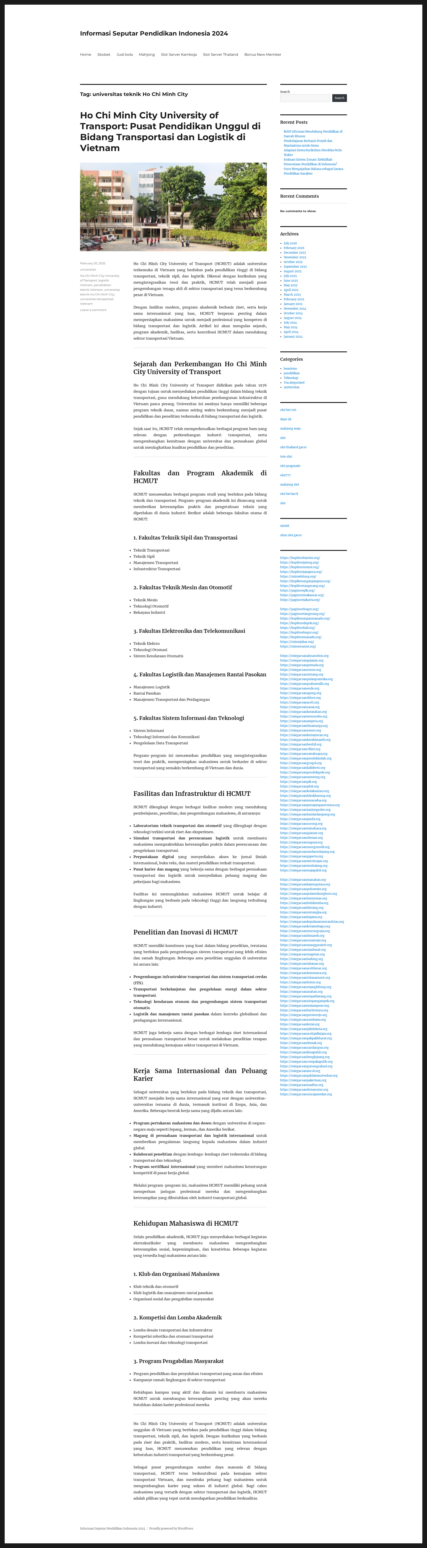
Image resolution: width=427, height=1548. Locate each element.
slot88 (284, 526)
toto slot (286, 456)
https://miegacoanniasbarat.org (303, 950)
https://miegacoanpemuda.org (302, 665)
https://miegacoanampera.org (301, 721)
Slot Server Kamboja (179, 54)
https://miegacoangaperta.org (301, 856)
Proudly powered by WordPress (171, 1528)
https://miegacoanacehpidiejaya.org (306, 1034)
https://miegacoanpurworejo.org (303, 1015)
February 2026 (294, 248)
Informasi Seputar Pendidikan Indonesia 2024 (154, 33)
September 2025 (295, 267)
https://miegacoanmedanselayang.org (307, 852)
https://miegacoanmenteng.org (302, 777)
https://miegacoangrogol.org (301, 763)
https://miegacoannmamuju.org (303, 940)
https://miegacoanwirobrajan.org (304, 861)
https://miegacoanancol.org (300, 1071)
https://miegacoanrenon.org (300, 670)
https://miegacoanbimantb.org (302, 936)
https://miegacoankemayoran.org (304, 735)
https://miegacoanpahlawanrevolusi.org (309, 1076)
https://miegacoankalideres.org (302, 768)
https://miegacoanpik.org (298, 782)
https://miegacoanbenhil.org (301, 744)
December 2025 (295, 253)
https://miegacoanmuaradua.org (303, 800)
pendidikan (292, 373)
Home (85, 54)
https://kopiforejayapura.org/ (301, 572)
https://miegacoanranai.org (300, 707)
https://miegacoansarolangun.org (304, 1048)
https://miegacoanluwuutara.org (303, 973)
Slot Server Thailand (220, 54)
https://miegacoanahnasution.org (304, 656)
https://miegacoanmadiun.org (301, 1085)
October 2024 (293, 313)
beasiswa (290, 369)
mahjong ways (290, 428)
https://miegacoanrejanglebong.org (305, 987)
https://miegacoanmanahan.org (303, 880)
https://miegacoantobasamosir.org (305, 978)
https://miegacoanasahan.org (301, 992)
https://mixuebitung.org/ (298, 576)
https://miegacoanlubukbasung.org (305, 796)
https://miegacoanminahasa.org (303, 828)
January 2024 (293, 337)
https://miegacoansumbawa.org (303, 1020)
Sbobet (104, 54)
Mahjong (147, 54)
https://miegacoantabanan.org (302, 964)
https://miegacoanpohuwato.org (303, 889)
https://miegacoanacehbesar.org (303, 968)
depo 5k (285, 419)
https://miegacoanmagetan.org (302, 954)
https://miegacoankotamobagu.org (305, 926)
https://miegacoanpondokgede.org (305, 772)
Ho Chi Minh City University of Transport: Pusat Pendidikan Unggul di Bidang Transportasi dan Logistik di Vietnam (170, 131)
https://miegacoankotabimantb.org (305, 740)
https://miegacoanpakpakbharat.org (306, 1038)
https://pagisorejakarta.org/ (300, 600)
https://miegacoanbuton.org (300, 982)
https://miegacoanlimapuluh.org (303, 1052)
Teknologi (291, 378)
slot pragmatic (290, 466)
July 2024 (290, 323)
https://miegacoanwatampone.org (304, 1006)
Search (285, 92)
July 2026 (290, 243)
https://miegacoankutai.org (300, 1024)
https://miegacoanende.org (299, 688)
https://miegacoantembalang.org (304, 866)
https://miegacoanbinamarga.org (304, 726)
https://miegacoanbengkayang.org (305, 1057)
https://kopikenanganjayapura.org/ (305, 581)
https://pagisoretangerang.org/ (302, 614)
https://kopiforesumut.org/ (299, 567)
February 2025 (294, 299)
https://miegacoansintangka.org (303, 912)
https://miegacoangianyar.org (301, 833)
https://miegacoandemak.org (301, 1043)
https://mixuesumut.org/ (298, 646)
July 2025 (290, 276)
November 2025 (295, 257)
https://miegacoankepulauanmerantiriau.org (312, 922)
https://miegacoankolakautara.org (304, 791)
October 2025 (293, 262)
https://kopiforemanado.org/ (301, 637)
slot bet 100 (288, 410)
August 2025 (293, 271)
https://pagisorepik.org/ (297, 590)
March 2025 (292, 295)
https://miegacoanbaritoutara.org (304, 1010)
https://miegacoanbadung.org (301, 959)
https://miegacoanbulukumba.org (304, 903)
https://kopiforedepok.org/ (299, 623)
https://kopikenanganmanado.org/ (305, 618)
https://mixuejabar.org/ (297, 642)
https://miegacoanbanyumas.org (303, 898)
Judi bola (125, 54)
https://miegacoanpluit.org (299, 786)
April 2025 (291, 290)
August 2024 (293, 318)
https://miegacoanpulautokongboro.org (308, 894)
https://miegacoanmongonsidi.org (305, 847)
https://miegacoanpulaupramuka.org (306, 679)
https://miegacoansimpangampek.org (307, 1001)
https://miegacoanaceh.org (299, 702)
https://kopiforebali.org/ (297, 628)
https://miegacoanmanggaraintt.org (306, 945)
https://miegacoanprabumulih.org (304, 684)
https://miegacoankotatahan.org (303, 712)
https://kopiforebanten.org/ (300, 558)
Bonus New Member (262, 54)
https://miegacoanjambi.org (300, 819)
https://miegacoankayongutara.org (305, 884)
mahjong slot (289, 484)
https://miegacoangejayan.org (301, 660)
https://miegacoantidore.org (300, 698)
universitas (88, 269)
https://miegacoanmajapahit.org (303, 870)
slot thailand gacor (293, 447)
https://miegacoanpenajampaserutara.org (310, 805)
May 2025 (291, 285)
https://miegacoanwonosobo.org (303, 716)
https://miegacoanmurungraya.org (305, 931)
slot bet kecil (289, 494)
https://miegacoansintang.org (301, 674)
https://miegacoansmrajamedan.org (306, 1094)
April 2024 (291, 332)
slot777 (285, 475)
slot (283, 438)
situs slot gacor (291, 535)
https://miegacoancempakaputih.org (306, 1062)
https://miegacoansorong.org (301, 824)
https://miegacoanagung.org (300, 693)
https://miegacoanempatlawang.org (306, 996)
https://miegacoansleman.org (301, 838)
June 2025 (291, 281)
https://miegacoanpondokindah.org (306, 758)
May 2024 (291, 327)
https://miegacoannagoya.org (301, 842)
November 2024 (295, 309)
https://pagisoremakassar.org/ (302, 595)
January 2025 (293, 304)
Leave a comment (93, 310)
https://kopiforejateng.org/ (299, 562)
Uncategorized (294, 383)
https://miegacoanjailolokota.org (303, 1029)
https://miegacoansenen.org (300, 730)
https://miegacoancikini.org (300, 749)
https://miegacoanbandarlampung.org (307, 814)
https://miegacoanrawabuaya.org (304, 754)
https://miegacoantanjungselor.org (305, 810)
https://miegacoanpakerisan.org (303, 1080)
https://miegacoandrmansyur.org (304, 1090)
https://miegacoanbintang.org (302, 908)
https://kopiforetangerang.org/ (302, 586)
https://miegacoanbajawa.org (301, 917)
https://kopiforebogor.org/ (299, 632)
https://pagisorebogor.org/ (299, 609)
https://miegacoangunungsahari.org (306, 1066)
